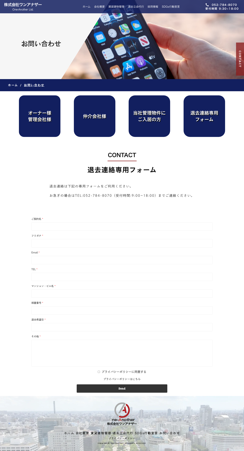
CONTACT (240, 59)
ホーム (86, 6)
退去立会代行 (136, 6)
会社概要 (99, 6)
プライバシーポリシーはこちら (122, 379)
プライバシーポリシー (122, 438)
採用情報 (153, 6)
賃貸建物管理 (116, 6)
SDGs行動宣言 (171, 6)
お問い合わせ (169, 433)
